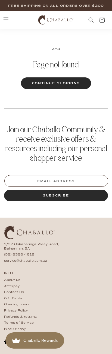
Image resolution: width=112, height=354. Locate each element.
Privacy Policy (16, 310)
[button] (6, 20)
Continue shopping (56, 83)
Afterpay (12, 286)
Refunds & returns (20, 317)
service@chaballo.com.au (25, 261)
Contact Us (14, 292)
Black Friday (15, 329)
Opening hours (16, 304)
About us (12, 280)
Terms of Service (19, 322)
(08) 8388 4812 (19, 254)
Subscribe (56, 195)
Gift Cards (13, 298)
